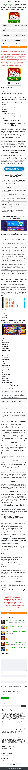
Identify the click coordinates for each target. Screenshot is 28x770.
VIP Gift (5, 109)
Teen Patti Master (14, 1)
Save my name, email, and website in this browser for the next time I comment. (14, 687)
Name (2, 672)
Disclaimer (5, 760)
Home (2, 4)
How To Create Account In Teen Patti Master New (14, 97)
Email (2, 678)
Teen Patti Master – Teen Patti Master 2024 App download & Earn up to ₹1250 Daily (12, 732)
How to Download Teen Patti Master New (12, 93)
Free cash (5, 111)
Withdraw (5, 106)
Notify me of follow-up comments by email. (11, 691)
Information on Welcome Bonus (10, 107)
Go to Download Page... (15, 613)
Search (3, 703)
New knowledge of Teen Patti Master (11, 91)
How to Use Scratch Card (9, 113)
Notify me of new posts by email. (9, 694)
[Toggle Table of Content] (2, 90)
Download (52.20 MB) (14, 46)
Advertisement (6, 755)
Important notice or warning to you (11, 120)
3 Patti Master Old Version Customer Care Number (14, 115)
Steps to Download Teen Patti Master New (13, 95)
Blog (6, 4)
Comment (3, 656)
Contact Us (11, 760)
